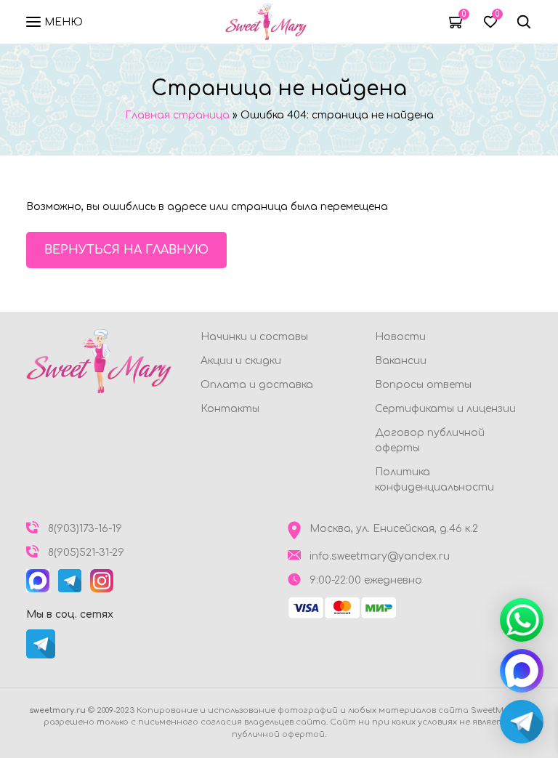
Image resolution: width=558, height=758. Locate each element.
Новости (400, 336)
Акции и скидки (241, 360)
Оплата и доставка (257, 384)
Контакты (230, 408)
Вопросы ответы (423, 384)
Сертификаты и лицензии (445, 408)
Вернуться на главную (126, 250)
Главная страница (177, 115)
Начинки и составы (254, 336)
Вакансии (400, 360)
